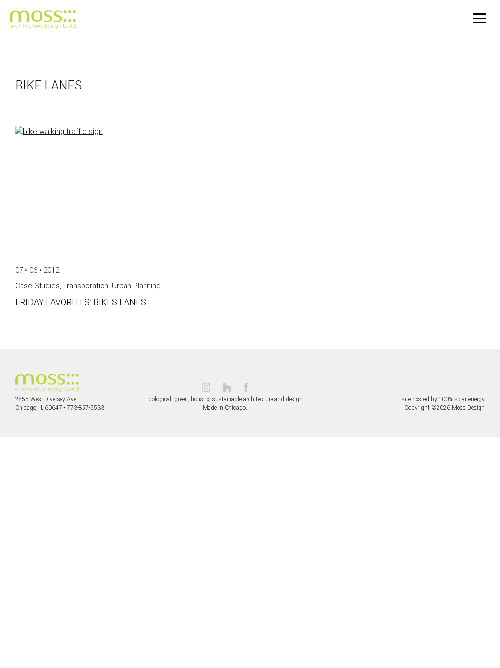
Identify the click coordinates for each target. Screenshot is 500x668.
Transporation (85, 285)
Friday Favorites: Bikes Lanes (80, 302)
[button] (479, 18)
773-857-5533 (85, 407)
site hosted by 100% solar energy (443, 399)
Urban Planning (136, 285)
